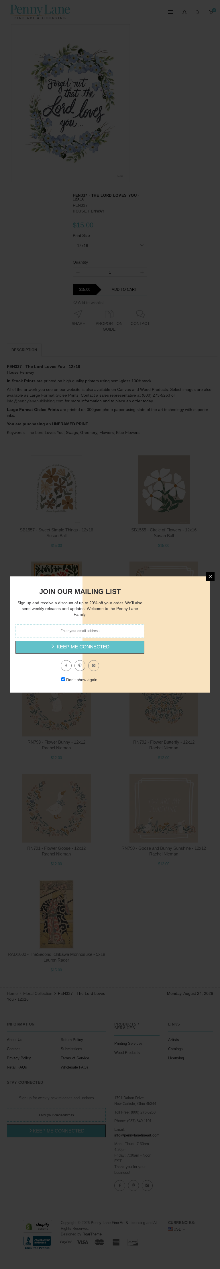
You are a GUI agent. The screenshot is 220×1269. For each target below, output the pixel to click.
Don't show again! (82, 679)
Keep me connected (82, 647)
